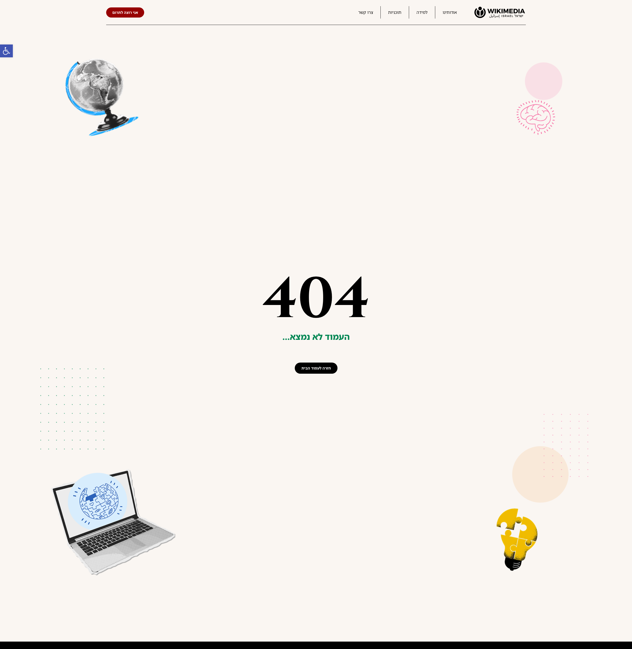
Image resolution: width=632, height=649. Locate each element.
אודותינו (450, 12)
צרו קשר (365, 12)
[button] (6, 50)
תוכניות (394, 12)
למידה (422, 12)
